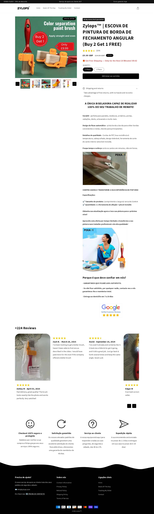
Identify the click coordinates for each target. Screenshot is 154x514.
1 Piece (88, 69)
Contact (101, 494)
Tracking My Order (104, 490)
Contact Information (64, 483)
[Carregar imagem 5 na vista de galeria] (66, 83)
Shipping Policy (62, 494)
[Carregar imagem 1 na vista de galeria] (25, 83)
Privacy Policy (62, 487)
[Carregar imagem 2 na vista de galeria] (35, 83)
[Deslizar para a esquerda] (18, 84)
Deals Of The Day (104, 487)
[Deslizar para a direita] (74, 84)
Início (100, 483)
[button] (137, 8)
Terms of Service (63, 498)
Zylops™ (78, 511)
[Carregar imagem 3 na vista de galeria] (46, 83)
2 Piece (99, 69)
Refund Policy (62, 490)
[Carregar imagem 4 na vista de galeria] (56, 83)
